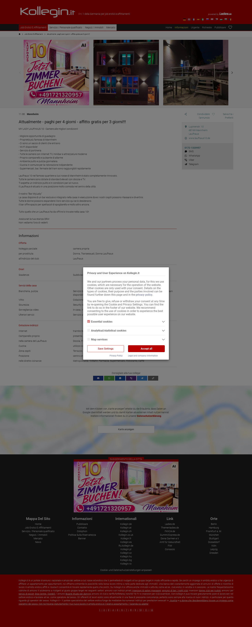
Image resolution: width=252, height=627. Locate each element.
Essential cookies (101, 321)
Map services (99, 339)
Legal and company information (143, 356)
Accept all (146, 348)
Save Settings (105, 348)
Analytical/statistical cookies (108, 330)
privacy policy (144, 294)
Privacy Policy (116, 356)
